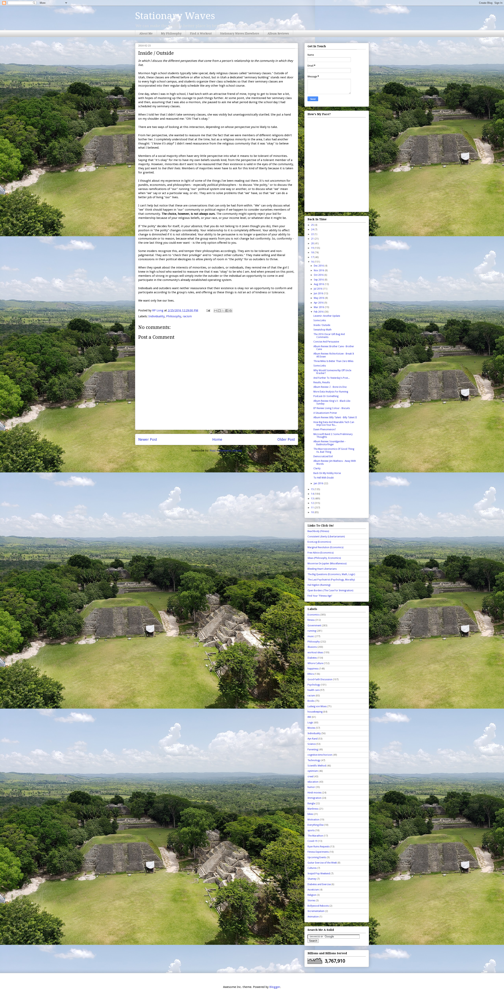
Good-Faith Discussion (320, 679)
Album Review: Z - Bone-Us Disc (330, 387)
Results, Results (321, 382)
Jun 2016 (319, 293)
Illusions (312, 647)
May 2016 (319, 298)
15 (312, 489)
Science (312, 744)
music (311, 636)
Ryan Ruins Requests (319, 846)
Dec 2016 (319, 265)
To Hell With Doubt (323, 477)
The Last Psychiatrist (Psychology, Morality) (331, 579)
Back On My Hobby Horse (327, 473)
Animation (313, 916)
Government (314, 625)
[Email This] (216, 311)
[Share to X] (223, 311)
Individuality (156, 316)
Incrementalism (316, 911)
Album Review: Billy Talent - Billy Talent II (335, 417)
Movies (311, 728)
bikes (310, 814)
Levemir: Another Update (326, 316)
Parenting (313, 749)
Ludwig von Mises (317, 706)
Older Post (286, 439)
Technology (314, 760)
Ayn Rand (313, 738)
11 (312, 507)
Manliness (313, 808)
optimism (313, 771)
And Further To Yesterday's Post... (331, 378)
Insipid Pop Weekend (319, 873)
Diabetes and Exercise (319, 884)
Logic (310, 722)
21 (312, 238)
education (313, 781)
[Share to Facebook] (227, 311)
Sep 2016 (319, 279)
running (312, 630)
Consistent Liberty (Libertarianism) (326, 536)
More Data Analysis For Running (330, 391)
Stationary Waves (175, 15)
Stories (311, 900)
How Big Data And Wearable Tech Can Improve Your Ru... (333, 423)
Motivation (313, 819)
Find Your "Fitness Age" (320, 595)
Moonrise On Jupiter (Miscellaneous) (327, 563)
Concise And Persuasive (326, 341)
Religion (312, 895)
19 (312, 248)
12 (312, 503)
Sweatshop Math (322, 329)
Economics (314, 614)
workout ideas (315, 652)
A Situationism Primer (325, 413)
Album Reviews (278, 33)
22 (312, 234)
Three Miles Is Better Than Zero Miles (333, 361)
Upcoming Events (317, 857)
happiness (313, 668)
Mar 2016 (319, 307)
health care (314, 690)
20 (312, 243)
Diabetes (312, 657)
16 (312, 261)
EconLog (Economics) (319, 542)
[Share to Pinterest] (231, 311)
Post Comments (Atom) (226, 450)
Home (217, 439)
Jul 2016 (318, 288)
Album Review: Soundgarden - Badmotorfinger (329, 443)
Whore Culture (315, 663)
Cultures (312, 868)
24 (312, 229)
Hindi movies (314, 792)
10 (312, 512)
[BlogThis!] (219, 311)
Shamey (312, 878)
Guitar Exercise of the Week (322, 862)
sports (311, 830)
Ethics (311, 674)
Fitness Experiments (318, 852)
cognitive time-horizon (320, 754)
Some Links (319, 320)
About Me (146, 33)
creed (310, 776)
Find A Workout (201, 33)
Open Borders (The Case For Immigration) (330, 590)
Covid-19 (312, 841)
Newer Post (147, 439)
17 (312, 257)
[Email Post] (208, 310)
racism (187, 316)
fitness (311, 620)
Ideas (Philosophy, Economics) (324, 558)
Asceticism (313, 889)
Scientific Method (317, 765)
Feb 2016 (319, 311)
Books (311, 701)
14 (312, 493)
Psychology (314, 684)
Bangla (311, 803)
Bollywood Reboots (318, 905)
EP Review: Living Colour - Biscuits (331, 408)
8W (309, 717)
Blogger (274, 987)
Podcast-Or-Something (325, 396)
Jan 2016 (319, 483)
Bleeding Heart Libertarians (322, 568)
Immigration (314, 798)
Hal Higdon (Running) (319, 585)
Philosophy (173, 316)
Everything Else (315, 825)
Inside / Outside (321, 325)
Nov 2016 (319, 270)
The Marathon (315, 835)
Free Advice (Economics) (321, 552)
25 (312, 225)
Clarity (317, 468)
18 (312, 252)
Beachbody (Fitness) (318, 531)
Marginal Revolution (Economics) (325, 547)
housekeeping (315, 711)
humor (311, 787)
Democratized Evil (323, 456)
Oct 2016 (319, 275)
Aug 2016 (319, 284)
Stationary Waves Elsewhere (239, 33)
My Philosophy (171, 33)
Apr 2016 (319, 302)
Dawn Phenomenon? (324, 429)
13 (312, 498)
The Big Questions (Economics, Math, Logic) (331, 574)
